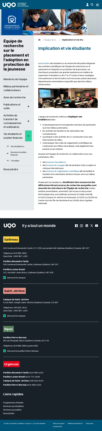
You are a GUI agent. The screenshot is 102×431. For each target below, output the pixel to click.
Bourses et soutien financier (18, 153)
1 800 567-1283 (20, 256)
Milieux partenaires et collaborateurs (15, 88)
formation (45, 63)
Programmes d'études (13, 402)
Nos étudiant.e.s (17, 146)
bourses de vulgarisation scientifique (62, 171)
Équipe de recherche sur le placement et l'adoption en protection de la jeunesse (16, 55)
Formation (15, 161)
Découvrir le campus (16, 277)
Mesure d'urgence (58, 423)
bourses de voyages (55, 165)
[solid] (5, 277)
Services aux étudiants (13, 406)
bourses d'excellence (56, 162)
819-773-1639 (33, 376)
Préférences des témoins (75, 423)
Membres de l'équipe (15, 79)
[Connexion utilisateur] (87, 4)
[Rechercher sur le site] (92, 4)
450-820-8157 (37, 380)
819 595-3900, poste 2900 (26, 345)
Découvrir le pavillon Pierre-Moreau (23, 351)
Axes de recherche (14, 97)
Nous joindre (10, 169)
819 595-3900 (20, 253)
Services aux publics (12, 409)
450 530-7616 (20, 307)
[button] (28, 106)
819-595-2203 (36, 372)
